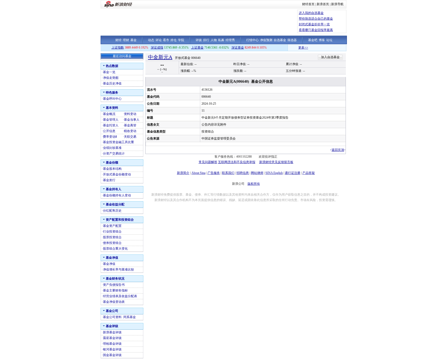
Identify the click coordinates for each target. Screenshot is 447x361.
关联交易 (130, 137)
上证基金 (197, 47)
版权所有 (254, 184)
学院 (181, 40)
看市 (166, 40)
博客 (322, 40)
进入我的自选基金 (311, 13)
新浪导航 (337, 4)
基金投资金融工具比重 (118, 142)
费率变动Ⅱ (110, 137)
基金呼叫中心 (112, 99)
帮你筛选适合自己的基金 (316, 18)
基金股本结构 (112, 169)
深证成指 (157, 47)
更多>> (298, 47)
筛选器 (292, 40)
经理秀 (230, 40)
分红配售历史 (112, 210)
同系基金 (129, 317)
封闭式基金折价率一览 (314, 24)
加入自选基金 (330, 57)
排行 (206, 40)
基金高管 (130, 125)
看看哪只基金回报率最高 (316, 30)
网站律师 (257, 173)
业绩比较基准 (112, 148)
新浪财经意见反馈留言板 (276, 162)
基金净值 (109, 264)
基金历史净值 (112, 83)
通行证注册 (292, 173)
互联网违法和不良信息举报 (236, 162)
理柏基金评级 (112, 343)
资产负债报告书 (114, 285)
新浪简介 (183, 173)
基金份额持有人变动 (117, 195)
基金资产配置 (112, 226)
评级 (199, 40)
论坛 (329, 40)
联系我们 (228, 173)
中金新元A (160, 57)
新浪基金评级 (112, 332)
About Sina (198, 173)
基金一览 (109, 72)
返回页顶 (338, 150)
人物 (214, 40)
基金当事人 (131, 119)
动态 (151, 40)
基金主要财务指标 (115, 290)
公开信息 (109, 131)
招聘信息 (242, 173)
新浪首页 (323, 4)
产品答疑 (308, 173)
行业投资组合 (112, 231)
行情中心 (252, 40)
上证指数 (117, 47)
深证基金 (238, 47)
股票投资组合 (112, 237)
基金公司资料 (112, 317)
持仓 (173, 40)
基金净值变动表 (114, 302)
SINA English (274, 173)
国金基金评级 (112, 355)
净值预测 (266, 40)
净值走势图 (110, 78)
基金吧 (312, 40)
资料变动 (130, 114)
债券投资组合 (112, 243)
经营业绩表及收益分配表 (120, 296)
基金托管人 (110, 125)
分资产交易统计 (114, 153)
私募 (221, 40)
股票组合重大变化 (115, 248)
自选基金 (280, 40)
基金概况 (109, 114)
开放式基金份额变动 (117, 174)
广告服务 (213, 173)
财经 (118, 40)
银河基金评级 (112, 349)
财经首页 (308, 4)
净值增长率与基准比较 (118, 269)
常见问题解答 (208, 162)
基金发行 (109, 180)
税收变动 (130, 131)
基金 (133, 40)
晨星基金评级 (112, 338)
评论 (158, 40)
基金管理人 (110, 119)
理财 (126, 40)
